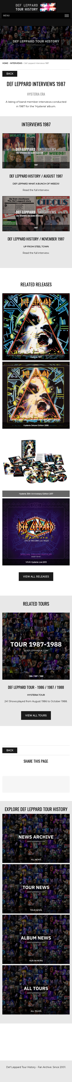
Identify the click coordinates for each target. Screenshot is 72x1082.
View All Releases (36, 576)
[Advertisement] (36, 1076)
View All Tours (36, 715)
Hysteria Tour (36, 694)
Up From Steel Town (36, 246)
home (5, 63)
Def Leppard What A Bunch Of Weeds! (36, 183)
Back (9, 73)
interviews (16, 63)
